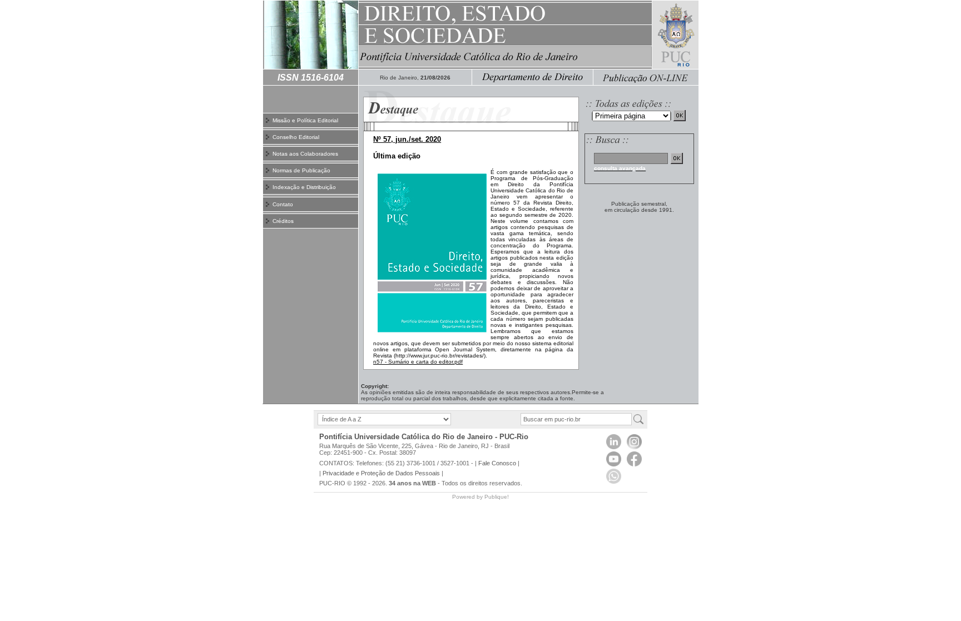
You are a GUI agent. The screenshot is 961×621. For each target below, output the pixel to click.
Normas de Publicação (301, 170)
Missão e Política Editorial (305, 120)
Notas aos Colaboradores (305, 154)
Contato (283, 204)
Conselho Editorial (296, 137)
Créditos (283, 221)
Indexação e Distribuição (304, 187)
